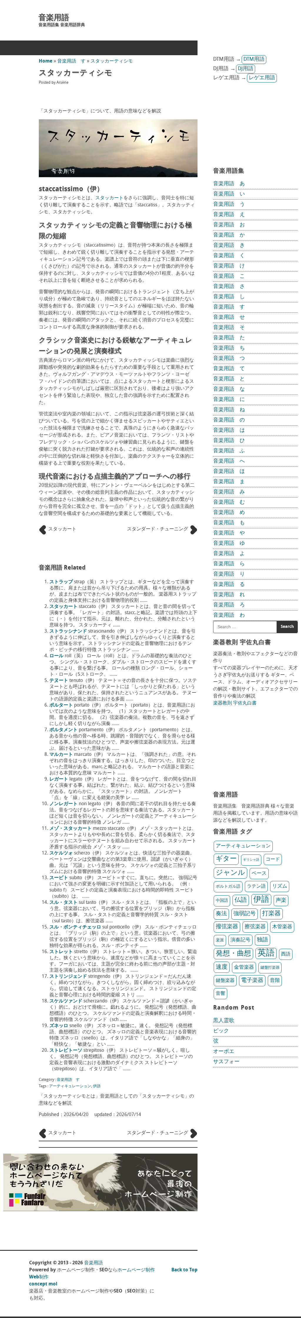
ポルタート (61, 705)
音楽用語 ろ (229, 605)
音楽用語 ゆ (229, 543)
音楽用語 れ (229, 595)
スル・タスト (63, 902)
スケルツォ (61, 853)
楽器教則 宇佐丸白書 (235, 703)
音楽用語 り (229, 574)
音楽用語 (54, 18)
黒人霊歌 (223, 1021)
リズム (279, 886)
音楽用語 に (229, 399)
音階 (275, 980)
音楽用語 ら (229, 564)
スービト (58, 878)
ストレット (61, 952)
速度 (222, 967)
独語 (262, 940)
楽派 (220, 940)
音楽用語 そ (229, 328)
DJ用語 (245, 69)
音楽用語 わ (229, 615)
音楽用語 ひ (229, 441)
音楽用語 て (229, 369)
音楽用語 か (229, 235)
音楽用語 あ (229, 184)
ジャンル (230, 873)
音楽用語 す (71, 61)
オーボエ (223, 1051)
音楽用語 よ (229, 554)
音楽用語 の (229, 420)
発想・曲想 (233, 953)
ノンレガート (63, 804)
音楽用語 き (229, 245)
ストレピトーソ (65, 1050)
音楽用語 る (229, 584)
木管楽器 (282, 926)
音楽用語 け (229, 266)
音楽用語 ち (229, 348)
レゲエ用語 (262, 78)
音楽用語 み (229, 492)
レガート (58, 779)
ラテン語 (256, 886)
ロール (56, 656)
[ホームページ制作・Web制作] (100, 1210)
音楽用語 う (229, 204)
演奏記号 (240, 940)
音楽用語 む (229, 502)
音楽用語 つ (229, 358)
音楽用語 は (229, 430)
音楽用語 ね (229, 410)
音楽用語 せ (229, 317)
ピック (221, 1031)
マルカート (61, 754)
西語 (285, 954)
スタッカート (109, 198)
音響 (220, 993)
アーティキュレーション (70, 1086)
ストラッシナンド (68, 631)
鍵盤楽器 (225, 980)
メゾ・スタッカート (70, 828)
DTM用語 (254, 59)
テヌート (58, 680)
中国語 (222, 901)
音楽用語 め (229, 512)
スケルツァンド (65, 1001)
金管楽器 (244, 967)
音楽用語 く (229, 256)
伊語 (97, 1086)
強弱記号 (244, 914)
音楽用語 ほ (229, 471)
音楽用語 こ (229, 276)
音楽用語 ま (229, 482)
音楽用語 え (229, 215)
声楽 (281, 900)
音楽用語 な (229, 389)
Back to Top (184, 1270)
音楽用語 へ (229, 461)
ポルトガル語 (228, 886)
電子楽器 (252, 980)
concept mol (43, 1284)
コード (273, 859)
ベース (259, 873)
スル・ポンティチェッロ (75, 927)
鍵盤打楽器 (270, 968)
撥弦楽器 (227, 927)
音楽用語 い (229, 194)
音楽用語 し (229, 297)
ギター (226, 859)
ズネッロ (58, 1026)
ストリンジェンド (68, 976)
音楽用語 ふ (229, 451)
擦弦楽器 (255, 927)
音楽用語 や (229, 533)
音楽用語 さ (229, 286)
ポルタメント (63, 730)
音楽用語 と (229, 379)
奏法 (221, 914)
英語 (266, 953)
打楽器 (271, 914)
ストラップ (61, 582)
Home (45, 61)
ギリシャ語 (251, 860)
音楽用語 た (229, 338)
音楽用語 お (229, 225)
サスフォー (226, 1062)
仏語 (241, 900)
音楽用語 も (229, 523)
